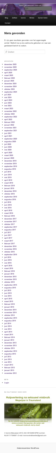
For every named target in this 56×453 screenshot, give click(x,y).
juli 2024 (7, 94)
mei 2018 (7, 207)
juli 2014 (7, 323)
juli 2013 (7, 356)
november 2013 (10, 345)
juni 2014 (8, 326)
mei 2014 (7, 329)
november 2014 (10, 312)
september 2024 (10, 92)
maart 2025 (8, 75)
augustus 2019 (10, 169)
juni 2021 (8, 133)
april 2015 (8, 298)
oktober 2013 (9, 348)
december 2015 (10, 276)
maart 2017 (8, 240)
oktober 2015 (9, 282)
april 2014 (8, 331)
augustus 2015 (10, 287)
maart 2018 (8, 213)
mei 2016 (7, 263)
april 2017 (8, 238)
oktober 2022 (9, 114)
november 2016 (10, 249)
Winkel (31, 18)
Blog (6, 18)
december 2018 (10, 191)
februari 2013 (9, 367)
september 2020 (10, 138)
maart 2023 (8, 108)
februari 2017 (9, 243)
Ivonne (23, 18)
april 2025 (8, 72)
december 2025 (10, 64)
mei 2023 (7, 105)
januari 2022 (9, 125)
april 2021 (8, 136)
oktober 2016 (9, 251)
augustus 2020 (10, 141)
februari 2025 (9, 78)
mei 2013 (7, 362)
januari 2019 (9, 188)
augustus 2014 (10, 320)
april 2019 (8, 180)
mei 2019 (7, 177)
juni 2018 (8, 205)
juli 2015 (7, 290)
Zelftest (14, 18)
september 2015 (10, 285)
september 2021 (10, 130)
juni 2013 (8, 359)
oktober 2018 (9, 194)
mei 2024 (7, 97)
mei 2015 (7, 296)
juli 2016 (7, 257)
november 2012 (10, 373)
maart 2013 (8, 364)
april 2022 (8, 119)
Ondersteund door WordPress (28, 448)
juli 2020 (7, 144)
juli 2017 (7, 232)
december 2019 (10, 160)
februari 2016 (9, 271)
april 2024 (8, 100)
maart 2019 (8, 183)
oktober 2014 (9, 315)
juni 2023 (8, 103)
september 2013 (10, 351)
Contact (7, 23)
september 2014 (10, 318)
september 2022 (10, 116)
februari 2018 (9, 216)
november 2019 (10, 163)
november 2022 (10, 111)
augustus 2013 (10, 354)
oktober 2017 (9, 224)
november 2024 (10, 86)
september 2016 (10, 254)
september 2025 (10, 70)
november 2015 (10, 279)
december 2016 (10, 246)
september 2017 (10, 227)
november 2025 (10, 67)
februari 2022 (9, 122)
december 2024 (10, 83)
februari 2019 (9, 185)
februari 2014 (9, 337)
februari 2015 (9, 304)
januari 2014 (9, 340)
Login (6, 382)
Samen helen (43, 18)
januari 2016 (9, 274)
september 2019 (10, 166)
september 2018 (10, 196)
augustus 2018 (10, 199)
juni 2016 (8, 260)
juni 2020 (8, 147)
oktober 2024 (9, 89)
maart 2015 (8, 301)
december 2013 (10, 342)
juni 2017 (8, 235)
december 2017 (10, 218)
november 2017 (10, 221)
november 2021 (10, 127)
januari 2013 (9, 370)
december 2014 (10, 309)
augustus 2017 (10, 229)
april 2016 (8, 265)
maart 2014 (8, 334)
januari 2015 (9, 307)
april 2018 (8, 210)
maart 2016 (8, 268)
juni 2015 (8, 293)
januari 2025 (9, 80)
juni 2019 (8, 174)
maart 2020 (8, 155)
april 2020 (8, 152)
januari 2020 (9, 158)
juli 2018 (7, 202)
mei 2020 (7, 149)
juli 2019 (7, 171)
